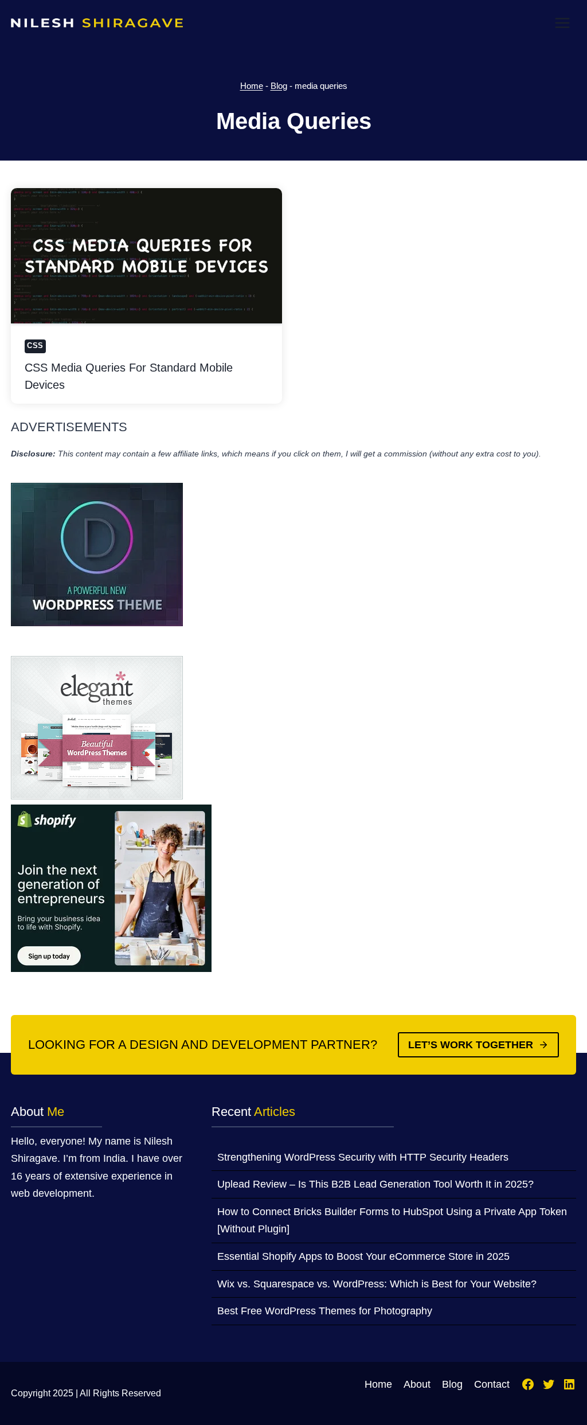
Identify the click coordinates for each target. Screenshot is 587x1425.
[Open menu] (562, 22)
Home (251, 86)
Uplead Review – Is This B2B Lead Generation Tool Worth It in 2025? (375, 1184)
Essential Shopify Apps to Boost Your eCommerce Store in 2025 (363, 1256)
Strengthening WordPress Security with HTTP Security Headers (362, 1157)
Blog (279, 86)
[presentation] (146, 255)
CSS (35, 346)
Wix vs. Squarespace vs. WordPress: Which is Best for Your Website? (377, 1284)
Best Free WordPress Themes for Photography (324, 1311)
